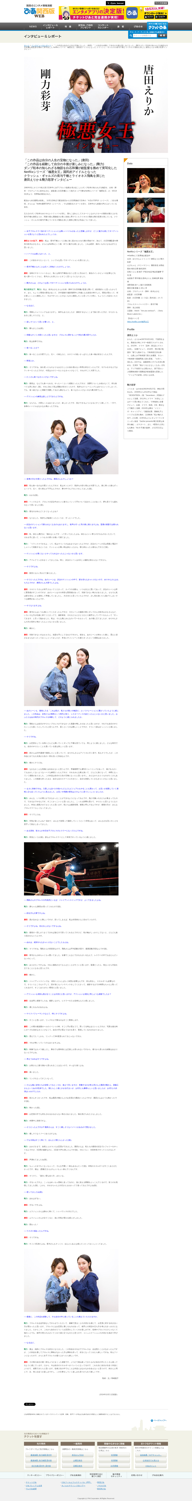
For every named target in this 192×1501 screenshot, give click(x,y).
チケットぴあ (31, 1482)
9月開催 (114, 1460)
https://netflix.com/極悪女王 (138, 322)
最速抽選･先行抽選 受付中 (41, 1455)
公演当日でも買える (151, 1460)
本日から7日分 (78, 1455)
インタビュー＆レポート (41, 45)
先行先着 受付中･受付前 (41, 1466)
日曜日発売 (77, 1466)
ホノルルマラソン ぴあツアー (73, 1486)
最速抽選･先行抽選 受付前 (41, 1460)
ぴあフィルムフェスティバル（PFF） (77, 1482)
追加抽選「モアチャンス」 (151, 1455)
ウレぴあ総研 (31, 1489)
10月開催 (114, 1466)
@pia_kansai (117, 3)
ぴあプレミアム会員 (34, 1486)
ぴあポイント (151, 1466)
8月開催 (114, 1455)
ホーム (26, 45)
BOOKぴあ (101, 1489)
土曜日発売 (77, 1460)
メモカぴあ (101, 1486)
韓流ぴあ (100, 1482)
